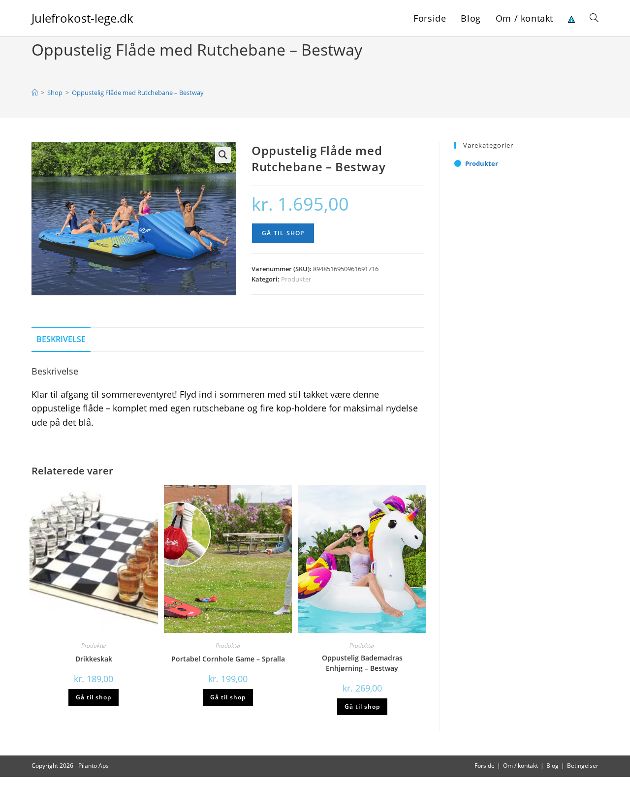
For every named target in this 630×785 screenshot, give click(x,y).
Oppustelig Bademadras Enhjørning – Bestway (362, 663)
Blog (552, 765)
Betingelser (582, 765)
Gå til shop (283, 233)
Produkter (296, 279)
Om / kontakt (520, 765)
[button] (223, 155)
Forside (484, 765)
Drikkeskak (93, 658)
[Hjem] (35, 92)
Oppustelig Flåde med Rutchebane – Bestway (138, 92)
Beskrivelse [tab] (61, 339)
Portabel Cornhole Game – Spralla (228, 658)
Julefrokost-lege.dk (82, 18)
